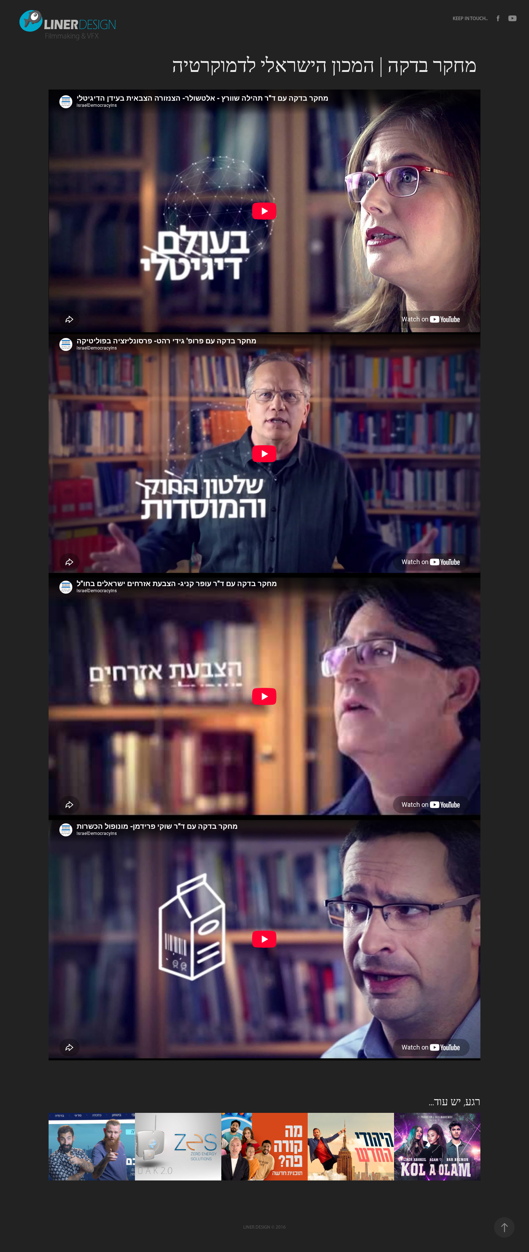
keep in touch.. (470, 18)
